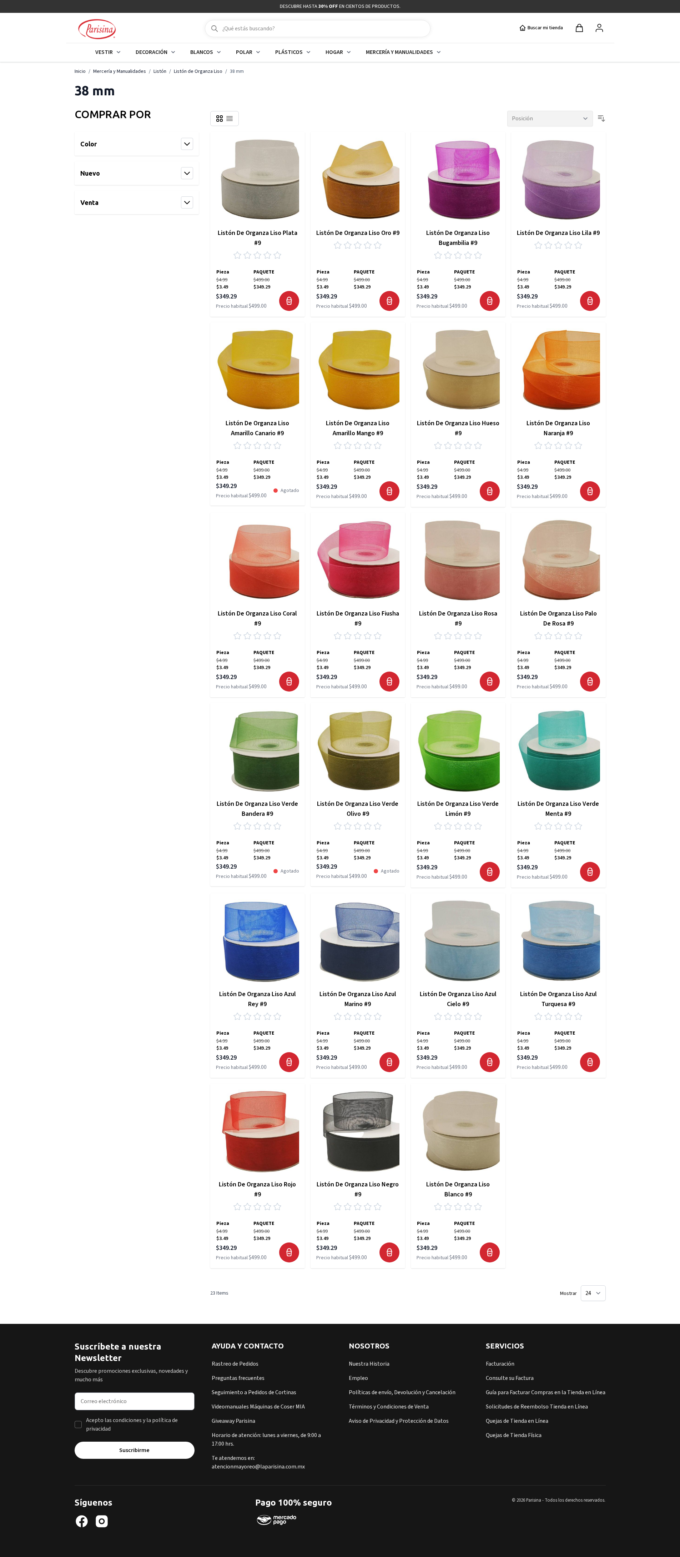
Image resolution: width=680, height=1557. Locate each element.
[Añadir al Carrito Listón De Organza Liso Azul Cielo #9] (490, 1062)
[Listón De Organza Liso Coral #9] (257, 560)
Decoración (151, 52)
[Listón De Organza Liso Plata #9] (257, 179)
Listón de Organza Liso (198, 71)
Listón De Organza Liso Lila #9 (558, 232)
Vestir (104, 52)
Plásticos (289, 52)
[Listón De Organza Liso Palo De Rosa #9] (558, 560)
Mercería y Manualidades (399, 52)
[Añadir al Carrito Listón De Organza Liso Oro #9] (389, 301)
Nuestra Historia (369, 1364)
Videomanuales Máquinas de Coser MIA (258, 1407)
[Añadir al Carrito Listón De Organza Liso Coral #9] (289, 682)
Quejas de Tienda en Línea (517, 1421)
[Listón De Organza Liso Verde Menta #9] (558, 750)
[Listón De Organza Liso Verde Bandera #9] (257, 750)
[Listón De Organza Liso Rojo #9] (257, 1130)
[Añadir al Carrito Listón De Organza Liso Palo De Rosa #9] (590, 682)
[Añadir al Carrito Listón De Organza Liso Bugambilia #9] (490, 301)
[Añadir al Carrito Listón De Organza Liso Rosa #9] (490, 682)
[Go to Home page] (97, 29)
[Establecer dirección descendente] (601, 118)
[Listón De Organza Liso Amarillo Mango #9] (357, 369)
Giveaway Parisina (233, 1421)
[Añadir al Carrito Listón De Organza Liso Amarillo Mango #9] (389, 491)
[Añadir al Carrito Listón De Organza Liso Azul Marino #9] (389, 1062)
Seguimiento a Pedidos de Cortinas (254, 1392)
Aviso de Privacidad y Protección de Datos (399, 1421)
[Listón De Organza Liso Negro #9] (357, 1130)
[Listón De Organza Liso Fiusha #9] (357, 560)
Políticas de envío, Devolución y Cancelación (402, 1392)
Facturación (500, 1364)
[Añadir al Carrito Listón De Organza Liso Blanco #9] (490, 1252)
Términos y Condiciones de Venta (389, 1407)
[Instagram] (102, 1521)
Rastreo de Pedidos (235, 1364)
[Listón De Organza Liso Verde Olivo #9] (357, 750)
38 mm (237, 71)
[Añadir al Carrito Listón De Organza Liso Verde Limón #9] (490, 872)
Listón (159, 71)
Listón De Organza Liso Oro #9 (357, 232)
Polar (244, 52)
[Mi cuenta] (599, 27)
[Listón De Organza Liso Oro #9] (357, 179)
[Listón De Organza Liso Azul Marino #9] (357, 940)
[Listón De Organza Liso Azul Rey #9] (257, 940)
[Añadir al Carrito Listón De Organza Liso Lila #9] (590, 301)
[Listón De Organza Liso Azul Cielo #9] (458, 940)
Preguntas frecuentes (238, 1378)
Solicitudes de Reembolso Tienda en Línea (537, 1407)
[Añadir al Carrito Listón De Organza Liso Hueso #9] (490, 491)
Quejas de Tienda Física (514, 1435)
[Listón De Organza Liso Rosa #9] (458, 560)
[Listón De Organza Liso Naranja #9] (558, 369)
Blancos (201, 52)
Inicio (80, 71)
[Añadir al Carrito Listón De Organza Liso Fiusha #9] (389, 682)
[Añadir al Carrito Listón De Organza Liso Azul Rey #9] (289, 1062)
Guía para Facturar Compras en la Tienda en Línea (545, 1392)
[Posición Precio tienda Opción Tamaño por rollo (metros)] (550, 118)
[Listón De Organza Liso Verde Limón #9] (458, 750)
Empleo (358, 1378)
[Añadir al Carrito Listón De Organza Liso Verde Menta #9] (590, 872)
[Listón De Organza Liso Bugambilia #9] (458, 179)
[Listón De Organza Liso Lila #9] (558, 179)
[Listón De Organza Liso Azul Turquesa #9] (558, 940)
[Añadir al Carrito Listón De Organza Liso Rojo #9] (289, 1252)
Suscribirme (134, 1450)
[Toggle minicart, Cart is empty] (579, 27)
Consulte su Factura (510, 1378)
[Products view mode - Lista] (229, 118)
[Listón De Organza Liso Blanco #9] (458, 1130)
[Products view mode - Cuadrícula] (219, 118)
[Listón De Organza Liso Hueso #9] (458, 369)
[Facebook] (82, 1521)
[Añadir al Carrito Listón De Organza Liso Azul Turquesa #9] (590, 1062)
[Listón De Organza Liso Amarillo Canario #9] (257, 369)
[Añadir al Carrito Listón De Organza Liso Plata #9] (289, 301)
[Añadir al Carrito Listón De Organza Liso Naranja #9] (590, 491)
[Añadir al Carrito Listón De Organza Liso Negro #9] (389, 1252)
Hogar (334, 52)
